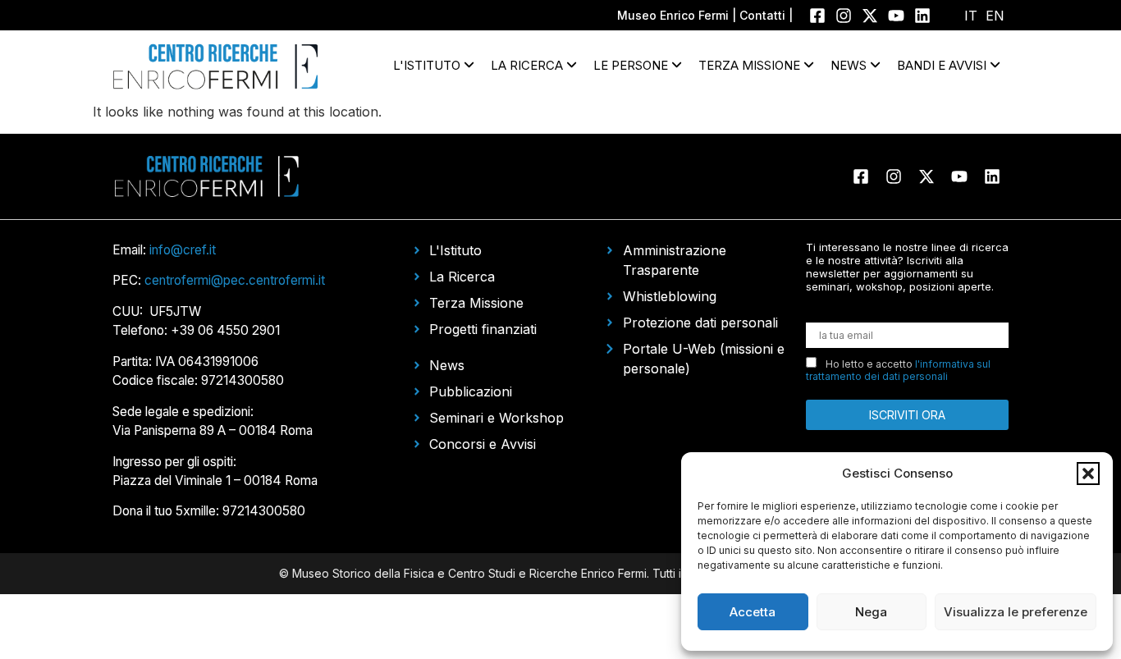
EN (995, 15)
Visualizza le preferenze (1015, 612)
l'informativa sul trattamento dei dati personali (898, 370)
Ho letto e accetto (898, 370)
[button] (1088, 473)
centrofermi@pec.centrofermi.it (234, 280)
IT (970, 15)
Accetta (753, 612)
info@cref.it (182, 250)
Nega (871, 612)
